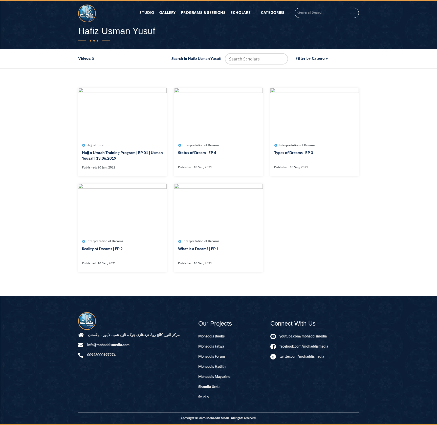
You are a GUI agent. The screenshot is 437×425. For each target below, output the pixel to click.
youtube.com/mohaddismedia (303, 336)
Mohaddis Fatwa (211, 346)
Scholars (241, 13)
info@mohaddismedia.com (108, 345)
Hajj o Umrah (95, 145)
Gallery (167, 13)
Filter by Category (312, 58)
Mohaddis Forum (211, 356)
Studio (147, 13)
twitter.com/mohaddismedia (301, 356)
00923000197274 (101, 355)
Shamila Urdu (209, 387)
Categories (273, 13)
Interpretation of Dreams (201, 145)
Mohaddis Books (211, 336)
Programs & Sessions (203, 13)
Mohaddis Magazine (214, 377)
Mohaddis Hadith (212, 367)
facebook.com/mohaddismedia (303, 346)
